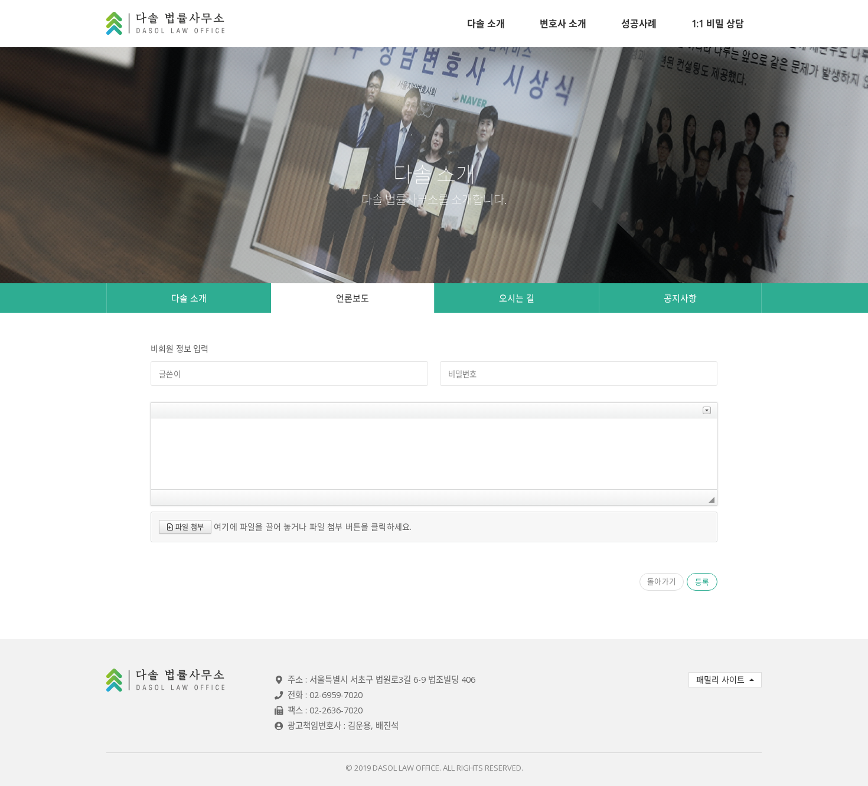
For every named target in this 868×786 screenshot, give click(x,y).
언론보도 (352, 298)
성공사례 (639, 23)
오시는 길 (516, 298)
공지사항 (680, 298)
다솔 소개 (486, 23)
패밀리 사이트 (721, 679)
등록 (702, 581)
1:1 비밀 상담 (717, 23)
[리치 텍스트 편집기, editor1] (434, 453)
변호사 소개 (563, 23)
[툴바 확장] (707, 410)
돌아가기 (661, 582)
